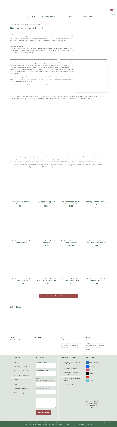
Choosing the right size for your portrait (71, 373)
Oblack (21, 325)
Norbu (95, 325)
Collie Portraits (88, 340)
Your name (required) (41, 362)
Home (16, 362)
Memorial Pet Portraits (71, 368)
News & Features (88, 16)
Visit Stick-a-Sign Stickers (22, 393)
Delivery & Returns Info (21, 388)
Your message (40, 397)
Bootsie (46, 325)
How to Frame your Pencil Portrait (72, 379)
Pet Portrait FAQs (69, 385)
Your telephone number (42, 388)
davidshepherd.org (52, 85)
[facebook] (95, 2)
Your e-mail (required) (42, 370)
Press (15, 384)
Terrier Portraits (63, 340)
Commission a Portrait (21, 371)
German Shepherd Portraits (16, 340)
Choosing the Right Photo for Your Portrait (72, 363)
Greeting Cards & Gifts (68, 16)
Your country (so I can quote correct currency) (44, 379)
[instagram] (106, 2)
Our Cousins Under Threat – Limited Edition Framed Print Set (96, 202)
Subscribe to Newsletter (21, 375)
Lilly (71, 325)
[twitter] (99, 2)
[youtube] (102, 2)
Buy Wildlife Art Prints (21, 366)
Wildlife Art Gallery (49, 16)
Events (16, 380)
